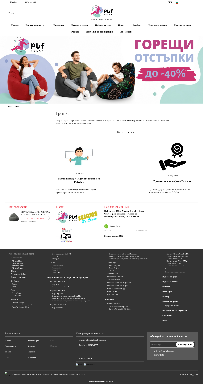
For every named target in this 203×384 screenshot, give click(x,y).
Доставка (32, 357)
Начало (15, 25)
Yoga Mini (112, 270)
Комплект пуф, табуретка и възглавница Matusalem (128, 259)
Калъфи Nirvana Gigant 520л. (178, 256)
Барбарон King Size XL (59, 281)
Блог (52, 341)
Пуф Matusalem (57, 308)
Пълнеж (168, 269)
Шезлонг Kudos (113, 295)
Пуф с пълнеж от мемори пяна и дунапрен (67, 277)
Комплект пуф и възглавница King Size (66, 296)
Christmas (167, 315)
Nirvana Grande (17, 266)
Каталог (53, 346)
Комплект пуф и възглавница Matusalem (124, 256)
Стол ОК (55, 256)
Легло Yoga (111, 262)
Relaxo (14, 284)
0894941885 (30, 2)
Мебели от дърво (183, 25)
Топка (52, 262)
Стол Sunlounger (18, 302)
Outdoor (137, 25)
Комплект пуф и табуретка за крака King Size (69, 298)
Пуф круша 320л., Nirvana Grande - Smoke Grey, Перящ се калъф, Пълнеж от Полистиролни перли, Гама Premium (35, 213)
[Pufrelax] (66, 217)
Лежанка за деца (113, 279)
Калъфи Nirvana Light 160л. (119, 307)
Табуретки (15, 290)
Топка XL (55, 270)
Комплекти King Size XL (61, 287)
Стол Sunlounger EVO (20, 307)
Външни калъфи (113, 304)
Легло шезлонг (112, 273)
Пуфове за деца (103, 25)
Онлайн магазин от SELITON (101, 381)
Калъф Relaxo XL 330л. (175, 266)
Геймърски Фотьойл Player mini (119, 283)
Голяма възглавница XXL (117, 276)
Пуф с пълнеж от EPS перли (21, 254)
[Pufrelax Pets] (66, 236)
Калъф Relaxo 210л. (174, 263)
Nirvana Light (17, 261)
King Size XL (57, 284)
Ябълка (13, 271)
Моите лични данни (189, 374)
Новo (120, 25)
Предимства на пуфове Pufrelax (172, 181)
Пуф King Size (57, 294)
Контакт (31, 346)
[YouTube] (193, 2)
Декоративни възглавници (175, 272)
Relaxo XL (16, 286)
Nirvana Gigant (17, 268)
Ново (164, 320)
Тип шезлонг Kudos (18, 274)
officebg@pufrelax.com (96, 340)
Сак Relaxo (15, 281)
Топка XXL (56, 273)
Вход (7, 357)
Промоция (58, 25)
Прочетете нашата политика (72, 374)
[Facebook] (185, 2)
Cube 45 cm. (16, 296)
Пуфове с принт (79, 25)
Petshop (75, 32)
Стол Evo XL (112, 292)
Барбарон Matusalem (58, 305)
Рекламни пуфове (157, 25)
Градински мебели (172, 306)
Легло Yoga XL (114, 266)
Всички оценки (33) (113, 236)
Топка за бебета (57, 266)
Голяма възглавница (18, 277)
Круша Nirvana (16, 258)
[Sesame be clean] (88, 218)
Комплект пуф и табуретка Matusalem (123, 254)
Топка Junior (56, 268)
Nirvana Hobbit (17, 263)
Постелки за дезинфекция (100, 32)
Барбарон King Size (57, 291)
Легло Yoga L (114, 268)
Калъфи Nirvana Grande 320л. (178, 254)
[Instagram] (189, 2)
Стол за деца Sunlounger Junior (23, 305)
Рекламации (10, 346)
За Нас (8, 352)
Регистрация (33, 341)
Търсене (31, 352)
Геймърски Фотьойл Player (117, 286)
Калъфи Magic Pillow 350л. (177, 261)
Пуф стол (14, 299)
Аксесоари (126, 32)
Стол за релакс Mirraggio (116, 289)
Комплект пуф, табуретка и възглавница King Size (71, 301)
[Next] (49, 218)
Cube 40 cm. (16, 293)
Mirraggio (55, 259)
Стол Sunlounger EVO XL (61, 254)
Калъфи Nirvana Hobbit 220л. (120, 309)
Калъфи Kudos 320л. (174, 259)
